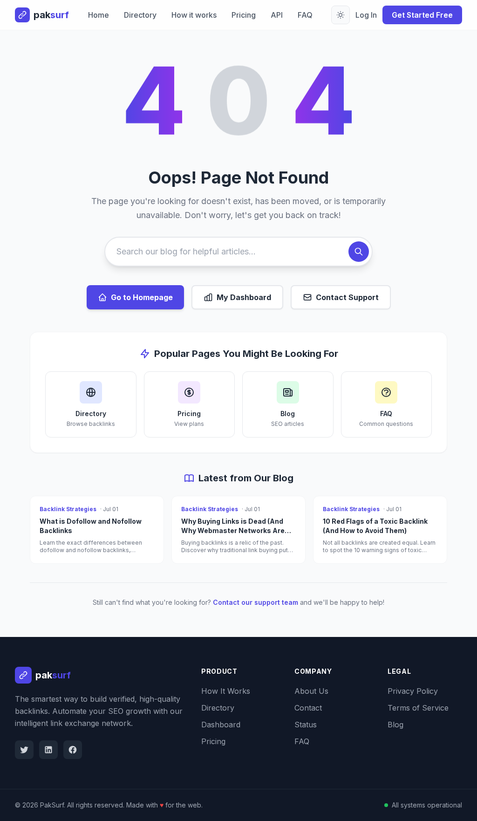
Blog (395, 724)
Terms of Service (418, 707)
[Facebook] (72, 749)
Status (305, 724)
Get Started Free (422, 15)
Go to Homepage (142, 297)
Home (98, 15)
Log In (366, 15)
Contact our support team (255, 602)
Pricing (244, 15)
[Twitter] (24, 749)
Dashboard (220, 724)
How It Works (225, 691)
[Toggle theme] (340, 15)
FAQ (305, 15)
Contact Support (347, 297)
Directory (140, 15)
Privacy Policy (413, 691)
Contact (308, 707)
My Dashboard (244, 297)
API (277, 15)
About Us (311, 691)
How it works (194, 15)
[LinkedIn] (48, 749)
